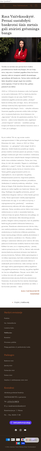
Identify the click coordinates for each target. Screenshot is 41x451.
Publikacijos (8, 332)
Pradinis (6, 318)
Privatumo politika (10, 342)
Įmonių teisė (8, 365)
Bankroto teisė (8, 361)
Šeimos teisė (8, 375)
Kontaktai (7, 337)
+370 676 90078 (13, 401)
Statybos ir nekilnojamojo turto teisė (16, 380)
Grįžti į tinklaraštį (21, 302)
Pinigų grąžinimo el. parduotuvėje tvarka (17, 347)
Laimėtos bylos (9, 328)
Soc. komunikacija (10, 323)
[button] (4, 5)
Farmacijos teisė (9, 370)
